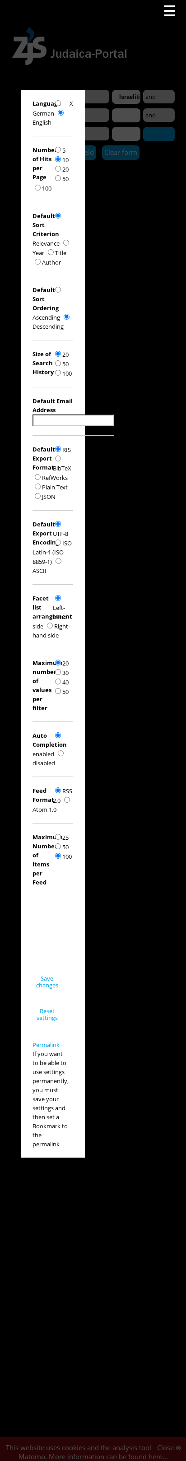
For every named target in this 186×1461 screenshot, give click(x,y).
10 (65, 160)
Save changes (47, 982)
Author (51, 262)
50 (65, 179)
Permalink (46, 1045)
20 (65, 169)
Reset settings (47, 1014)
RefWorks (55, 478)
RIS (66, 450)
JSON (49, 497)
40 (65, 682)
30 (65, 673)
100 (46, 188)
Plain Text (55, 487)
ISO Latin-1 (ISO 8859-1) (52, 552)
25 (65, 837)
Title (60, 253)
